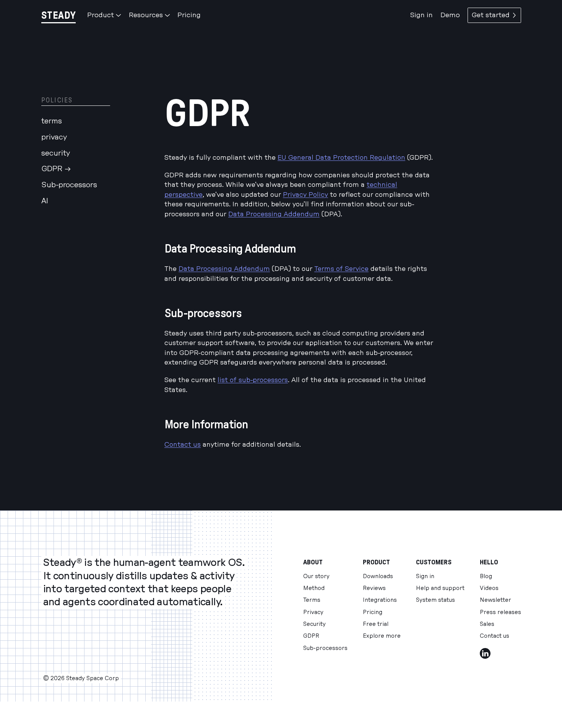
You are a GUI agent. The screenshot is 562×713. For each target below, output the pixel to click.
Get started (491, 15)
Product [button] (100, 15)
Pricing (189, 15)
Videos (489, 588)
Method (314, 588)
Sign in (421, 15)
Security (314, 624)
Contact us (182, 444)
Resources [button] (146, 15)
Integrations (380, 600)
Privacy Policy (305, 194)
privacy (54, 137)
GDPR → (56, 169)
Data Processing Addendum (274, 214)
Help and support (440, 588)
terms (51, 121)
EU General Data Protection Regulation (341, 157)
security (55, 153)
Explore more (382, 636)
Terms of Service (341, 269)
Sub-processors (69, 185)
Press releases (500, 612)
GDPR (311, 636)
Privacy (313, 612)
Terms (311, 600)
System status (435, 600)
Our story (316, 576)
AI (44, 200)
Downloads (378, 576)
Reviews (374, 588)
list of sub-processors (253, 380)
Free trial (375, 624)
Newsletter (495, 600)
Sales (487, 624)
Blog (486, 576)
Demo (450, 15)
